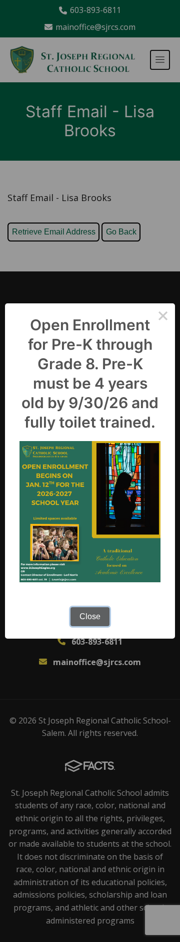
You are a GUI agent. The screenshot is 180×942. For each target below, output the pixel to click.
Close (90, 616)
